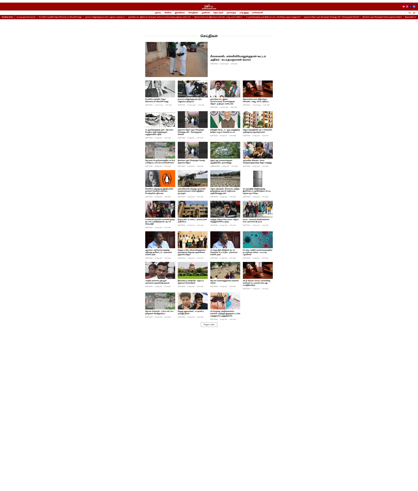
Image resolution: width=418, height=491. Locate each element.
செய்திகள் (193, 12)
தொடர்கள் (218, 12)
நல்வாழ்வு (231, 12)
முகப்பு (158, 12)
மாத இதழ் (244, 12)
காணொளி (257, 12)
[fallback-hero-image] (176, 59)
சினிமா (167, 12)
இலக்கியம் (180, 12)
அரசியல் (205, 12)
